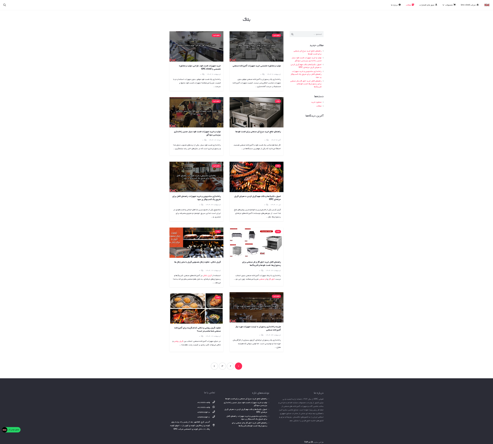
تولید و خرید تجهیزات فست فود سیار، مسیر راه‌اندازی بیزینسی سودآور (306, 59)
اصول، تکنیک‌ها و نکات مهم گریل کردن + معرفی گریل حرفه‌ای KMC (306, 66)
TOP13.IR (308, 442)
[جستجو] (4, 5)
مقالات (318, 106)
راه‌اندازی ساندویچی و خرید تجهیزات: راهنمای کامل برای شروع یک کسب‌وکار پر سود (306, 74)
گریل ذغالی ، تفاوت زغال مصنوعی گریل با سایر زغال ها (197, 262)
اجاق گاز (272, 279)
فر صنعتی (263, 279)
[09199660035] (212, 402)
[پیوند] (487, 5)
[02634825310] (212, 412)
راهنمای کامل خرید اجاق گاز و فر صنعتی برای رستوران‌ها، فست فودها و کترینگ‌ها (305, 83)
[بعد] (214, 366)
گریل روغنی (178, 341)
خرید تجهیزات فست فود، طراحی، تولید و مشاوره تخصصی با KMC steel (200, 67)
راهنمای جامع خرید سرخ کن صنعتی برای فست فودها (307, 52)
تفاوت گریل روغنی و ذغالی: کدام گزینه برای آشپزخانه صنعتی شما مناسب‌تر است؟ (197, 329)
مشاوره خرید (316, 102)
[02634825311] (212, 417)
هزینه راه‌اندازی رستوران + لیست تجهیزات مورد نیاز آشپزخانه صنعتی (258, 328)
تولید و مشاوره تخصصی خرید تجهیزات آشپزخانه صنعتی (257, 65)
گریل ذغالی (207, 275)
